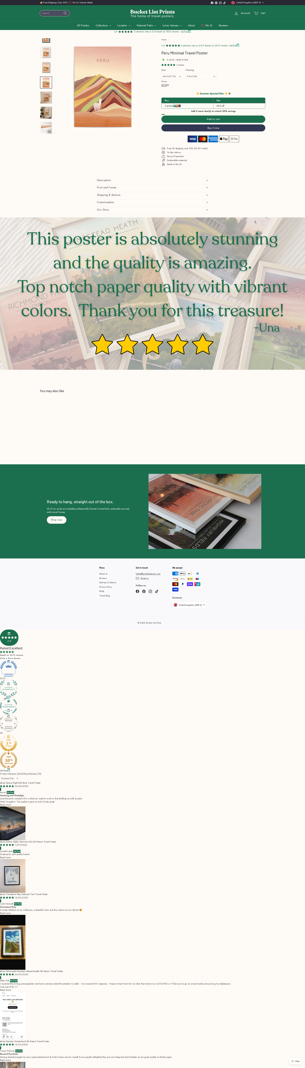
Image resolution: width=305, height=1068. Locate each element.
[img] (7, 786)
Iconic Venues (171, 25)
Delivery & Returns (107, 582)
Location (123, 25)
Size (163, 70)
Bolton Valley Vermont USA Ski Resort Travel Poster (31, 841)
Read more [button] (5, 804)
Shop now (56, 520)
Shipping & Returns (109, 195)
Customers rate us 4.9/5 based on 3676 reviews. (205, 45)
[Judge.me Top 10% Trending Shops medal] (152, 760)
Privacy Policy (105, 586)
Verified (4, 770)
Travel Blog (104, 595)
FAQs (101, 591)
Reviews (223, 25)
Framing (190, 70)
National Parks (145, 25)
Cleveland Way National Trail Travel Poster (27, 894)
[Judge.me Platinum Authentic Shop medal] (152, 688)
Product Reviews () (12, 773)
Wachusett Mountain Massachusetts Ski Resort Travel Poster (34, 971)
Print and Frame (106, 187)
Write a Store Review (10, 658)
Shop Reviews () (32, 773)
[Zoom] (103, 86)
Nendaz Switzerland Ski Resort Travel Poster (27, 1041)
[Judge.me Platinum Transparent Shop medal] (152, 705)
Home (163, 39)
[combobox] (55, 13)
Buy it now (213, 128)
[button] (168, 64)
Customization (105, 202)
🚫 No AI (206, 25)
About (191, 25)
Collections (102, 25)
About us (103, 573)
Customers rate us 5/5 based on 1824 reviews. (156, 31)
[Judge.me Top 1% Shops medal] (152, 743)
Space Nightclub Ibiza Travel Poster (23, 782)
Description (104, 180)
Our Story (103, 210)
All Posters (83, 25)
